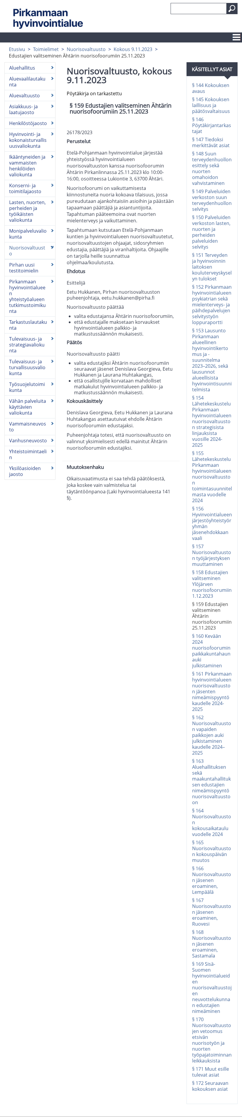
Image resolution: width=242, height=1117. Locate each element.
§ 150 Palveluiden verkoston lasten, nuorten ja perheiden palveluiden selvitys (211, 232)
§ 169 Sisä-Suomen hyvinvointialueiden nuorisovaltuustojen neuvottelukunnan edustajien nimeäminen (212, 987)
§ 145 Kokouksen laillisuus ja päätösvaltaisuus (211, 105)
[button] (232, 8)
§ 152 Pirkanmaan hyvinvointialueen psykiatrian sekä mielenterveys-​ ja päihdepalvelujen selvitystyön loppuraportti (212, 304)
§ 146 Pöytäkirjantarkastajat (211, 125)
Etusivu (17, 49)
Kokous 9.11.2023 (133, 49)
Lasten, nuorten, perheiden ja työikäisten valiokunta (27, 211)
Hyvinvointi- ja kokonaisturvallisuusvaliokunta (28, 140)
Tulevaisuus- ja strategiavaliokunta (27, 345)
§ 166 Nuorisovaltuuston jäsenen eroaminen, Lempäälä (211, 880)
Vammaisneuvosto (27, 426)
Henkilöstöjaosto (28, 123)
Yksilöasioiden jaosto (25, 471)
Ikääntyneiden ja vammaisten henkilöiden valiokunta (27, 166)
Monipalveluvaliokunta (28, 234)
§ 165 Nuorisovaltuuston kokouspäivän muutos (211, 851)
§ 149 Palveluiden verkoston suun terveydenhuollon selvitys (212, 200)
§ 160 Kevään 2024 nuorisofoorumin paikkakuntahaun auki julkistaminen (211, 650)
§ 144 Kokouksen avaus (210, 88)
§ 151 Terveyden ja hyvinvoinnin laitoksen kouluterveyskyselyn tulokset (212, 267)
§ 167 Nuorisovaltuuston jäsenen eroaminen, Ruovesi (211, 912)
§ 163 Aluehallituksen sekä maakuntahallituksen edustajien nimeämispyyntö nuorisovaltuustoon (211, 781)
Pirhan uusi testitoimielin (23, 268)
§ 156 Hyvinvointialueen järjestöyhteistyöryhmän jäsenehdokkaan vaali (212, 523)
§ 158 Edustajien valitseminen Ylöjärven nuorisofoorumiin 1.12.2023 (212, 584)
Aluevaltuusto (24, 95)
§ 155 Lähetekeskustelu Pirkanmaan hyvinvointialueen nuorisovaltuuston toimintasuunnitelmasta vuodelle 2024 (212, 476)
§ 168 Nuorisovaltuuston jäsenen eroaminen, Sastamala (211, 944)
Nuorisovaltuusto (86, 49)
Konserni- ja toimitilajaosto (25, 188)
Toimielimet (46, 49)
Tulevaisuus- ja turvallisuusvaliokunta (27, 367)
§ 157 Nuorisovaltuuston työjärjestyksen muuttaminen (211, 555)
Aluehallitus (22, 68)
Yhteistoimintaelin (28, 454)
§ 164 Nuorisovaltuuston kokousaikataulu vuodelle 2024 (211, 822)
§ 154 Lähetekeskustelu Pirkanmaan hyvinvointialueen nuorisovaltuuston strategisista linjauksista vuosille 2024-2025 (211, 421)
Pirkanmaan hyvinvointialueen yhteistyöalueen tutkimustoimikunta (27, 296)
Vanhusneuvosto (28, 440)
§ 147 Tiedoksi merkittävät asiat (211, 142)
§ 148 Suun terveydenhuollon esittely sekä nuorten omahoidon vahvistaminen (212, 168)
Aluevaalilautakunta (27, 81)
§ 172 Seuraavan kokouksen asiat (210, 1086)
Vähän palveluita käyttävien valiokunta (27, 407)
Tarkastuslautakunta (28, 325)
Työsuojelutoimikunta (27, 387)
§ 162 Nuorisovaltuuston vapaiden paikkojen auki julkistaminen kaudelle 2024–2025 (211, 735)
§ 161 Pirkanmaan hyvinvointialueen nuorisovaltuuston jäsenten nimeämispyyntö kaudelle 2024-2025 (212, 691)
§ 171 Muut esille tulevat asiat (210, 1072)
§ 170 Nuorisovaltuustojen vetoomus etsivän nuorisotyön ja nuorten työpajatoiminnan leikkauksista (212, 1040)
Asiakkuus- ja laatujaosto (23, 109)
